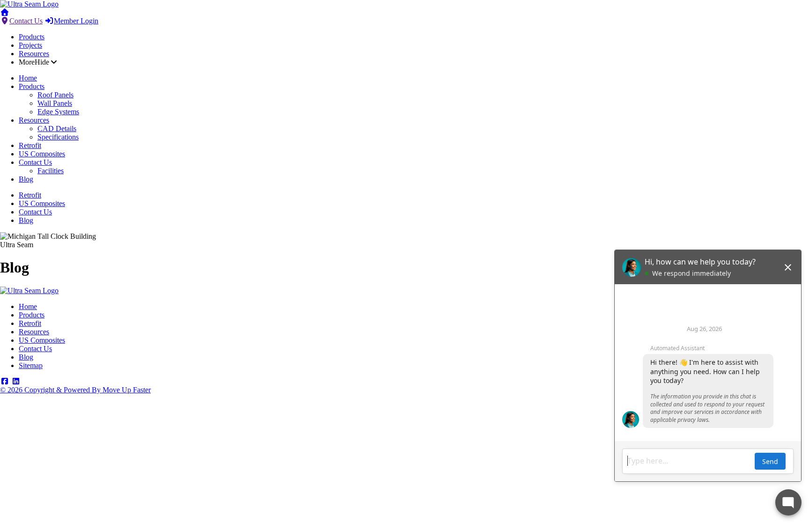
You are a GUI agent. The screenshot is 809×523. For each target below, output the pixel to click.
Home (28, 78)
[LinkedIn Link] (16, 381)
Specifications (58, 137)
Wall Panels (54, 103)
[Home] (29, 4)
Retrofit (30, 145)
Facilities (50, 171)
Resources (34, 54)
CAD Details (56, 129)
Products (31, 37)
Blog (26, 179)
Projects (30, 45)
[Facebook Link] (4, 381)
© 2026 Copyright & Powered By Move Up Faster (75, 390)
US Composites (42, 154)
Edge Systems (58, 112)
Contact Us (26, 21)
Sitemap (31, 365)
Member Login (76, 21)
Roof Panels (55, 95)
